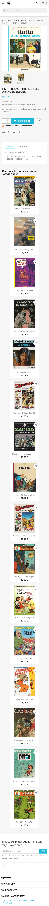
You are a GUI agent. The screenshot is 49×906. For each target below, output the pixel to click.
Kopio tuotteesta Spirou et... (24, 781)
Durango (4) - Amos (24, 372)
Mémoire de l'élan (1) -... (24, 699)
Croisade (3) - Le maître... (24, 740)
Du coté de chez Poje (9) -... (24, 617)
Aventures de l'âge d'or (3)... (24, 536)
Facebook (4, 865)
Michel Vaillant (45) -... (24, 658)
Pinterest (20, 132)
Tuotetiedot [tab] (22, 146)
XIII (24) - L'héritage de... (24, 249)
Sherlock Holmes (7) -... (24, 208)
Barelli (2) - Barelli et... (24, 822)
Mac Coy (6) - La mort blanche (24, 454)
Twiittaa (14, 132)
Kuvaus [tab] (10, 146)
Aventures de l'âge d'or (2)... (24, 413)
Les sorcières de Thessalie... (24, 331)
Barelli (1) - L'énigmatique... (24, 577)
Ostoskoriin (22, 120)
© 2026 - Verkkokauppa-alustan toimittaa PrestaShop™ (19, 901)
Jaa (8, 132)
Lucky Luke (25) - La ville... (24, 290)
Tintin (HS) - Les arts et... (24, 495)
